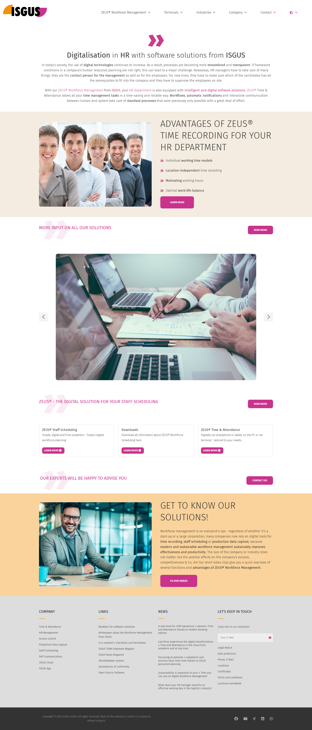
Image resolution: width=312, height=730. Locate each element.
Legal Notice (225, 647)
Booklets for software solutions (117, 626)
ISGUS (116, 90)
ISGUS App (45, 668)
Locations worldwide (229, 683)
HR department (140, 90)
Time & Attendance (50, 626)
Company (235, 12)
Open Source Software (111, 672)
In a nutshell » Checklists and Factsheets (122, 642)
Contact (266, 12)
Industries (203, 12)
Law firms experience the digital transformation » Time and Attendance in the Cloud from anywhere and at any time (185, 645)
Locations (223, 665)
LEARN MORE (177, 202)
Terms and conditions (230, 677)
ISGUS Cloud (46, 662)
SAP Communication (50, 656)
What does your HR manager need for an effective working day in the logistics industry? (185, 687)
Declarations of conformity (114, 666)
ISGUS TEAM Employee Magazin (116, 648)
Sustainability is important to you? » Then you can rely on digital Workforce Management (184, 674)
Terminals (171, 12)
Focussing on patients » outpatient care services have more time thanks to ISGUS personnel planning (182, 661)
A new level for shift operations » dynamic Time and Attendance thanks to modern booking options (185, 629)
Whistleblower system (111, 660)
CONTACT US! (259, 480)
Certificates (224, 671)
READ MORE (260, 230)
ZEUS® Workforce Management (123, 12)
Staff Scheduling (48, 650)
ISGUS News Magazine (111, 654)
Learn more (51, 450)
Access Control (47, 638)
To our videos (179, 580)
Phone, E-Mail (225, 659)
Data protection (227, 653)
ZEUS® (251, 90)
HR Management (48, 632)
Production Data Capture (53, 644)
